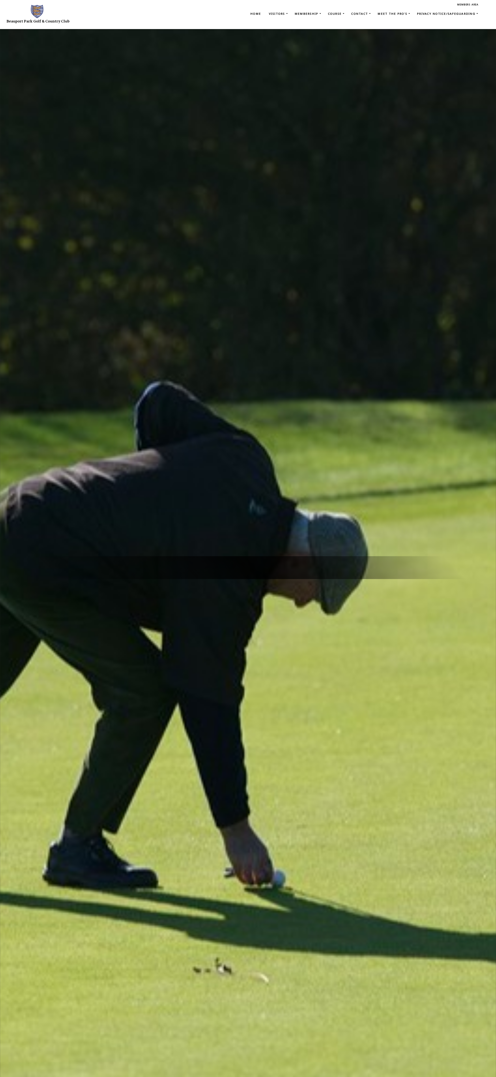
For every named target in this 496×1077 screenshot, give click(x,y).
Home (255, 13)
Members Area (468, 4)
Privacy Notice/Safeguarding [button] (446, 13)
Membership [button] (307, 13)
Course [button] (335, 13)
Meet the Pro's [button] (393, 13)
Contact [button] (360, 13)
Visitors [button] (277, 13)
